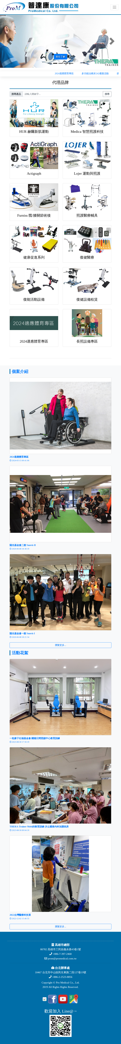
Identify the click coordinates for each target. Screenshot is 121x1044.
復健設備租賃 (87, 299)
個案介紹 (20, 371)
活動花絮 (20, 652)
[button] (9, 41)
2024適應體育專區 (34, 341)
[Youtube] (62, 999)
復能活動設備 (34, 299)
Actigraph (34, 173)
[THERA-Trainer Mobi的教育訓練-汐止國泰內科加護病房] (60, 785)
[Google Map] (73, 999)
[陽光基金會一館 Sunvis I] (60, 592)
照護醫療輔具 (87, 215)
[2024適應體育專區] (60, 415)
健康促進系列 (34, 257)
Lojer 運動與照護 (87, 173)
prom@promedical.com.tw (62, 958)
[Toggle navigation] (114, 7)
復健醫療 (87, 257)
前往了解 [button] (60, 56)
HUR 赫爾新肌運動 (34, 131)
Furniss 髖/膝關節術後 (34, 215)
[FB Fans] (52, 999)
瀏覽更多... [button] (60, 645)
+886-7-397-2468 (62, 953)
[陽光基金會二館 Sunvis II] (60, 504)
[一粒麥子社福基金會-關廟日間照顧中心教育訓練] (60, 697)
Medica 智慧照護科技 (87, 131)
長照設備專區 (87, 341)
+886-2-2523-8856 (61, 976)
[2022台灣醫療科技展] (60, 873)
